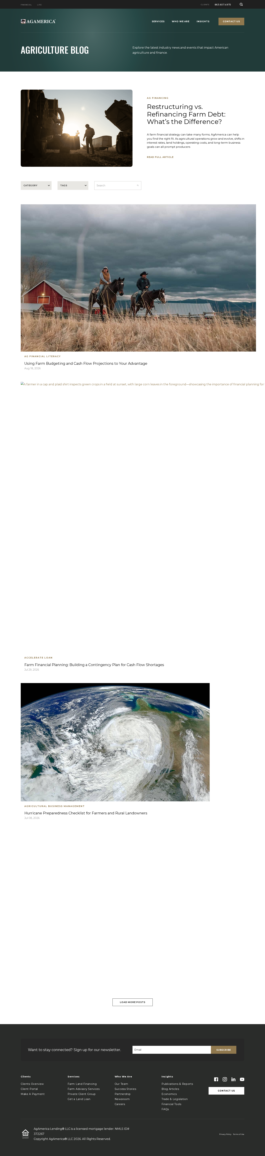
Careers (120, 1104)
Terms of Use (238, 1134)
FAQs (165, 1109)
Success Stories (125, 1089)
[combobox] (36, 185)
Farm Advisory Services (84, 1089)
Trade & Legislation (175, 1099)
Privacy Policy (225, 1134)
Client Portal (29, 1089)
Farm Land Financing (82, 1084)
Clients (205, 5)
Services (158, 21)
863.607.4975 (223, 4)
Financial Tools (171, 1104)
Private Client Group (82, 1094)
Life (39, 5)
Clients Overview (32, 1084)
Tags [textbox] (63, 185)
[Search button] (137, 185)
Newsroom (122, 1099)
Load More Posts (132, 1002)
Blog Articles (170, 1089)
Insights (203, 21)
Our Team (121, 1084)
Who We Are (181, 21)
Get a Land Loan (79, 1099)
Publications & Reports (177, 1084)
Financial (26, 5)
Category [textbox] (30, 185)
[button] (241, 4)
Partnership (123, 1094)
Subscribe (223, 1050)
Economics (169, 1094)
